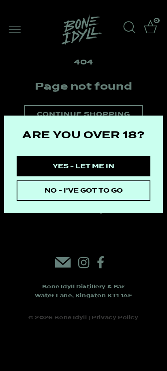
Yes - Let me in (83, 166)
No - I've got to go (84, 190)
